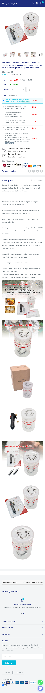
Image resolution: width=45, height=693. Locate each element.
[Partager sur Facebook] (29, 170)
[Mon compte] (37, 3)
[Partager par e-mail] (41, 170)
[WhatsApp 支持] (40, 682)
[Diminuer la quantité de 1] (12, 89)
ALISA (4, 75)
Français (7, 673)
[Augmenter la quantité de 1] (23, 89)
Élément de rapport (37, 180)
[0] (41, 3)
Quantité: (5, 89)
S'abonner (9, 663)
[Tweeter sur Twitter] (37, 170)
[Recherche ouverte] (33, 3)
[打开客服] (40, 688)
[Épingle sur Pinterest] (33, 170)
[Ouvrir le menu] (3, 3)
